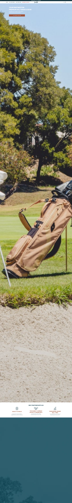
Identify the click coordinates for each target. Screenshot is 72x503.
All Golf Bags (12, 2)
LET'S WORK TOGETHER (17, 15)
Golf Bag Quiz (18, 2)
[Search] (64, 2)
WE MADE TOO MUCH (25, 2)
